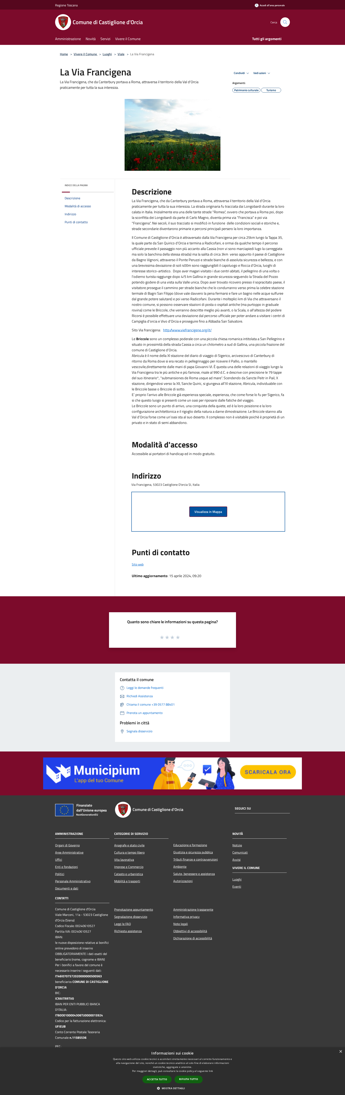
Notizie (237, 845)
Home (64, 54)
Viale (121, 54)
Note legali (180, 923)
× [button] (340, 1051)
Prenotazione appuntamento (133, 909)
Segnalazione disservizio (130, 916)
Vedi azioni (260, 73)
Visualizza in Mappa (208, 511)
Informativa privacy (186, 916)
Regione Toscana (66, 5)
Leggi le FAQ (122, 923)
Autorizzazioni (183, 881)
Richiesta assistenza (128, 931)
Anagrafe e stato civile (129, 845)
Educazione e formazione (190, 845)
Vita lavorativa (124, 859)
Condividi (239, 73)
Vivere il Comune (86, 54)
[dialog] (172, 1071)
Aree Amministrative (69, 852)
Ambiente (179, 866)
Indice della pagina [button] (76, 185)
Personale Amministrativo (72, 881)
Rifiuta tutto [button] (188, 1079)
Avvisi (236, 859)
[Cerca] (285, 22)
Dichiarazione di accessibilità (192, 938)
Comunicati (240, 852)
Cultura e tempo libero (129, 852)
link (211, 1071)
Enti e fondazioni (66, 866)
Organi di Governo (67, 845)
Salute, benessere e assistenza (194, 873)
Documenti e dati (66, 888)
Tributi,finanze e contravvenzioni (195, 859)
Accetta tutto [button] (157, 1079)
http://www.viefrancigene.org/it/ (187, 330)
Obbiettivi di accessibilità (190, 931)
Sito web (138, 564)
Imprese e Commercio (128, 866)
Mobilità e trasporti (127, 881)
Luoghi (107, 54)
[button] (172, 1088)
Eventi (236, 886)
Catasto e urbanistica (128, 874)
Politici (59, 874)
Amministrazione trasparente (193, 909)
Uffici (58, 859)
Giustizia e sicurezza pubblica (193, 852)
